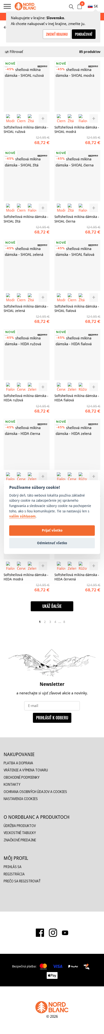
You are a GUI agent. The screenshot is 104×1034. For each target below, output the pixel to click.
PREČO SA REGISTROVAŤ (22, 881)
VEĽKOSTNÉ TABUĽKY (20, 832)
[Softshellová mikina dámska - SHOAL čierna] (77, 175)
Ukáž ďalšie (52, 606)
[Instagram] (53, 933)
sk (96, 6)
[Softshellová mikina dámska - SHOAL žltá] (27, 175)
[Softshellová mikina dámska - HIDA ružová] (27, 354)
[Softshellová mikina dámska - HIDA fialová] (77, 354)
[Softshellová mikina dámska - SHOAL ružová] (27, 86)
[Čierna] (21, 118)
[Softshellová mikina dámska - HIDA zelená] (77, 444)
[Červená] (21, 387)
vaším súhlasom (22, 516)
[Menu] (7, 6)
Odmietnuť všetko (52, 543)
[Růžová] (83, 387)
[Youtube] (65, 932)
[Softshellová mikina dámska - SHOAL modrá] (77, 86)
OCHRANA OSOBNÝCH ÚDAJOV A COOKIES (35, 791)
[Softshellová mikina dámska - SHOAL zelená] (27, 265)
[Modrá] (10, 118)
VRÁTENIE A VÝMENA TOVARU (26, 770)
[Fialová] (83, 118)
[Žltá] (32, 118)
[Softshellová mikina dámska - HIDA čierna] (27, 444)
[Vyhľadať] (71, 7)
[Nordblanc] (25, 6)
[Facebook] (40, 933)
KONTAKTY (12, 784)
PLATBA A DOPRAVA (18, 763)
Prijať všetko (52, 530)
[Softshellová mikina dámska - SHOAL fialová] (77, 265)
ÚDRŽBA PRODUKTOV (20, 825)
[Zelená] (32, 387)
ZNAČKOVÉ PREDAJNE (20, 840)
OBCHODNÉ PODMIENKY (21, 777)
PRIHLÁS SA (13, 866)
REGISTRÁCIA (14, 874)
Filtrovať (16, 51)
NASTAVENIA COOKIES (21, 798)
